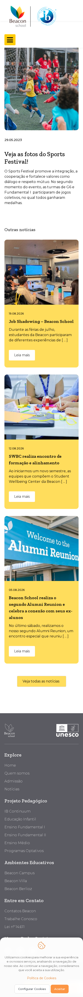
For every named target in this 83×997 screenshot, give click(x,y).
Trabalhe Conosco (20, 919)
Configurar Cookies (32, 989)
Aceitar (59, 989)
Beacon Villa (15, 881)
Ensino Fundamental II (25, 835)
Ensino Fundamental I (24, 827)
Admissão (13, 781)
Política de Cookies (41, 978)
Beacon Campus (19, 873)
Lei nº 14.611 (14, 927)
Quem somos (16, 773)
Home (10, 765)
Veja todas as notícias (41, 681)
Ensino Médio (17, 843)
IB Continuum (17, 811)
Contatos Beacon (20, 911)
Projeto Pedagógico (25, 801)
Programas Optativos (24, 851)
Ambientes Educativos (29, 862)
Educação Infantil (20, 819)
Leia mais (22, 355)
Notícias (11, 789)
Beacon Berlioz (18, 889)
